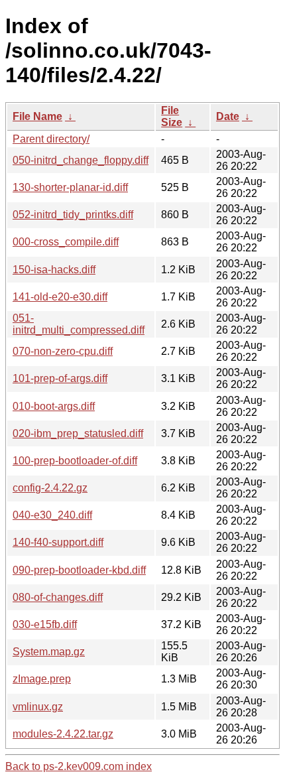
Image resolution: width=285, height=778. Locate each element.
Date (227, 116)
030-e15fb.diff (45, 624)
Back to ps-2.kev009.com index (78, 766)
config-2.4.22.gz (50, 487)
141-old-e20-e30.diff (60, 296)
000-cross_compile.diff (66, 241)
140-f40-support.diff (58, 542)
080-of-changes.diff (58, 597)
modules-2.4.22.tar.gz (63, 734)
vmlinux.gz (38, 706)
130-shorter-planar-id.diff (70, 187)
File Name (37, 116)
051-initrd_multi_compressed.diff (78, 324)
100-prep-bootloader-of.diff (75, 460)
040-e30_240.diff (52, 515)
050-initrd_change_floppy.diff (80, 160)
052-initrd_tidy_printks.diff (73, 214)
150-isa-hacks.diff (54, 269)
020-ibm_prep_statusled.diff (78, 433)
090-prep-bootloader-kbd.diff (79, 570)
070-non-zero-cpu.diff (63, 351)
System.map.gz (49, 651)
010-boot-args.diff (54, 406)
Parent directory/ (51, 139)
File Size (171, 116)
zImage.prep (42, 678)
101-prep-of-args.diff (60, 378)
